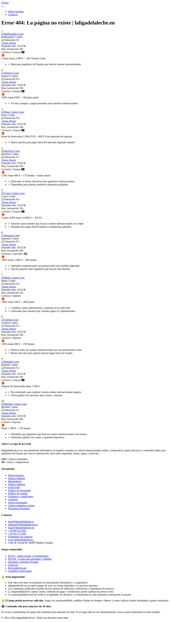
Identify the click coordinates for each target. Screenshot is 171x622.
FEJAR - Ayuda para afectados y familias (30, 559)
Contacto (13, 14)
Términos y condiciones (20, 496)
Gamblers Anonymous (20, 571)
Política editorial (16, 484)
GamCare (13, 565)
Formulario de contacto (20, 536)
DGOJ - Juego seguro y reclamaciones (28, 555)
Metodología (14, 481)
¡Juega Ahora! (8, 43)
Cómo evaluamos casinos (21, 505)
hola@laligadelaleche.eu (21, 521)
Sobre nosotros (16, 11)
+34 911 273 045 (17, 533)
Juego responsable (17, 502)
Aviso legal (14, 487)
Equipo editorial (16, 478)
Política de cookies (18, 493)
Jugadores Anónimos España (23, 562)
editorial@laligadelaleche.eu (23, 524)
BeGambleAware (17, 568)
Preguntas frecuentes (19, 508)
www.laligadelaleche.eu (20, 539)
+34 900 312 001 (17, 530)
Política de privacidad (19, 490)
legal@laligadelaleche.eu (21, 527)
